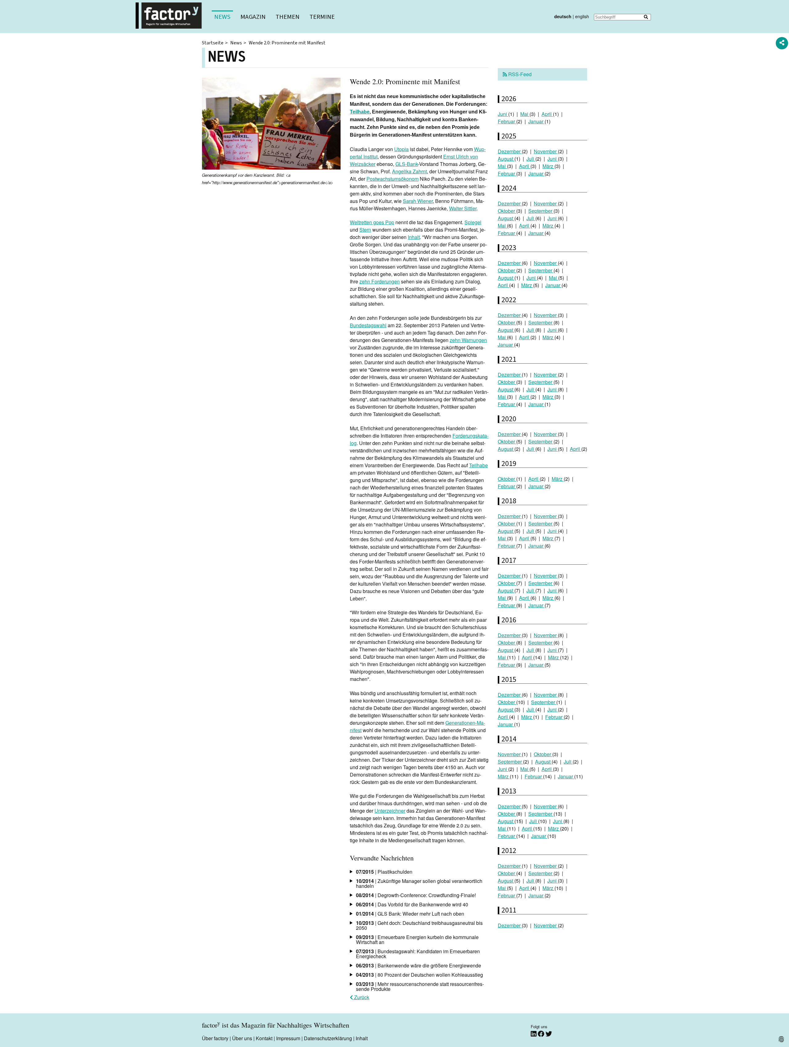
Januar (536, 121)
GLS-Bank (406, 163)
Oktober (507, 210)
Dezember (510, 151)
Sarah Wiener (418, 200)
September (541, 210)
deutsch (562, 16)
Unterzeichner (389, 810)
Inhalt (414, 237)
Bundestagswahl (368, 325)
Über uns (242, 1038)
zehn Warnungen (468, 340)
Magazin (253, 16)
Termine (322, 16)
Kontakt (264, 1038)
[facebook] (542, 1033)
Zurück (361, 997)
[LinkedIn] (534, 1033)
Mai (524, 113)
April (547, 113)
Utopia (401, 149)
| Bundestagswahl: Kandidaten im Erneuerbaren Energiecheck (418, 954)
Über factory (215, 1038)
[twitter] (549, 1033)
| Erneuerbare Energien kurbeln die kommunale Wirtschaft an (417, 940)
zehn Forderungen (379, 281)
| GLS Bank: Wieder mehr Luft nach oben (410, 913)
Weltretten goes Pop (372, 222)
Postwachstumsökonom (392, 178)
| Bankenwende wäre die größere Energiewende (418, 965)
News (222, 16)
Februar (507, 121)
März (548, 166)
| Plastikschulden (384, 871)
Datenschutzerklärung (328, 1038)
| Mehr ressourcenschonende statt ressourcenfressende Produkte (420, 986)
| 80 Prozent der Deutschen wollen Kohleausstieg (419, 974)
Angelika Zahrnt (409, 171)
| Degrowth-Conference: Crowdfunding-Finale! (416, 895)
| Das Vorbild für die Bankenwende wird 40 (412, 904)
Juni (503, 113)
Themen (288, 16)
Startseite (212, 42)
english (582, 16)
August (506, 158)
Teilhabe (360, 111)
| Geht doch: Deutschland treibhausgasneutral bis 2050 (419, 925)
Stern (365, 229)
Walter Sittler (462, 208)
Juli (530, 158)
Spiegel (472, 222)
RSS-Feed (519, 74)
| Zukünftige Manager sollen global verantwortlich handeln (419, 883)
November (546, 151)
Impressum (288, 1038)
